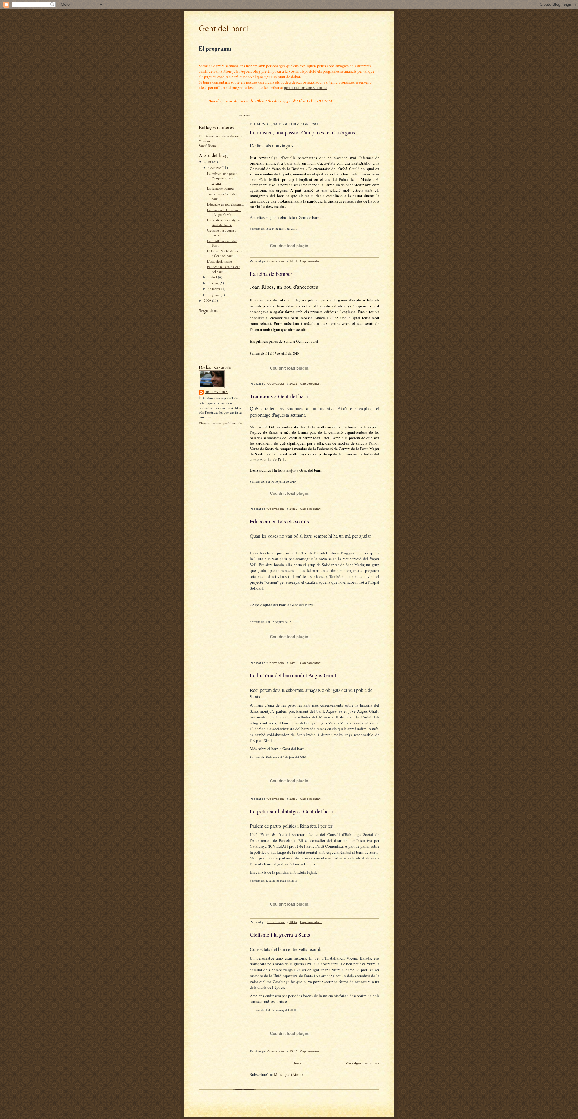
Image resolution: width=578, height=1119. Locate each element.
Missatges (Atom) (288, 1074)
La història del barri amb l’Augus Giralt (224, 212)
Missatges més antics (362, 1063)
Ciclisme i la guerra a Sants (280, 934)
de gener (214, 294)
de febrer (214, 288)
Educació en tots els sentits (225, 204)
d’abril (213, 277)
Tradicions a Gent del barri (279, 396)
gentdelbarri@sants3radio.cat (305, 88)
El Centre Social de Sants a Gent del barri (224, 253)
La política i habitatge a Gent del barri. (223, 222)
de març (214, 283)
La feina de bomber (221, 188)
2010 (208, 161)
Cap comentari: (311, 261)
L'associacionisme (219, 261)
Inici (297, 1063)
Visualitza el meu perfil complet (221, 423)
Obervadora (216, 392)
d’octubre (215, 167)
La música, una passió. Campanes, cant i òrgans (222, 178)
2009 (208, 300)
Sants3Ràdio (207, 145)
